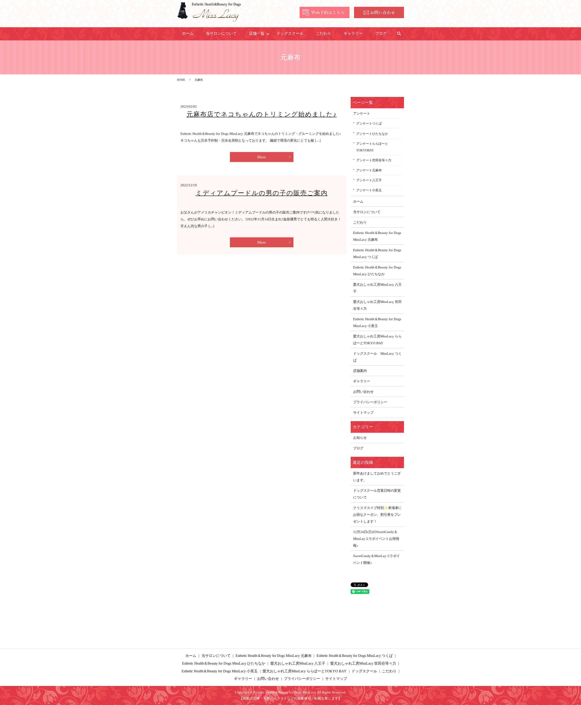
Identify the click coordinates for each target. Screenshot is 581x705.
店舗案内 (360, 371)
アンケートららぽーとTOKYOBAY (372, 147)
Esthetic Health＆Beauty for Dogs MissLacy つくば (377, 253)
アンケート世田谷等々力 (373, 160)
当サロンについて (221, 33)
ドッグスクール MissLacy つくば (377, 357)
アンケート (361, 113)
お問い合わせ (363, 391)
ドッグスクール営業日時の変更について (377, 494)
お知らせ (360, 438)
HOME (181, 79)
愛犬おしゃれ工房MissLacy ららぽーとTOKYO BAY (377, 339)
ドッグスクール (289, 33)
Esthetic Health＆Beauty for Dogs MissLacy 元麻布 (377, 236)
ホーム (188, 33)
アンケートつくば (369, 123)
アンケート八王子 (369, 180)
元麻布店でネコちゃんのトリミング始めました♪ (262, 114)
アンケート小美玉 (369, 190)
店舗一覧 (256, 33)
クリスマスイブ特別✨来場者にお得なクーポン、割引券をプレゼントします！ (377, 514)
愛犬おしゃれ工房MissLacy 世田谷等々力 (377, 305)
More (261, 157)
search (399, 33)
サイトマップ (363, 412)
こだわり (323, 33)
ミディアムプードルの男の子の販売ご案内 (262, 193)
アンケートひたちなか (372, 133)
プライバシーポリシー (370, 402)
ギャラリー (353, 33)
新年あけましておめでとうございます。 (377, 477)
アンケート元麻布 (369, 170)
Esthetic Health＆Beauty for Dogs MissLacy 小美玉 (377, 322)
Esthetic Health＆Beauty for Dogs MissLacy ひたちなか (377, 270)
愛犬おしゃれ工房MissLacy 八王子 (377, 288)
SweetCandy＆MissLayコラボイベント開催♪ (376, 559)
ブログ (381, 33)
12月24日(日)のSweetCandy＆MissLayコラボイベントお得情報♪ (376, 538)
